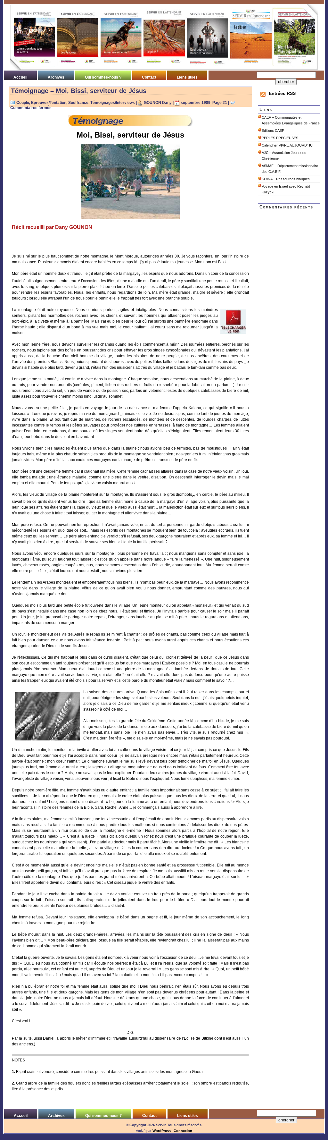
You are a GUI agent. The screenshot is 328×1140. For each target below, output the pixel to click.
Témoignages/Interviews (112, 102)
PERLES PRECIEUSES (280, 138)
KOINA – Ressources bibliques (286, 179)
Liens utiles (187, 77)
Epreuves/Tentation (48, 102)
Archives (56, 77)
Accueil (20, 77)
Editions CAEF (273, 130)
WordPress (161, 1131)
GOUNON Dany (158, 102)
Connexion (183, 1131)
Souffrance (78, 102)
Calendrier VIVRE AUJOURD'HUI (288, 145)
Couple (22, 102)
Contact (149, 77)
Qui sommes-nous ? (103, 77)
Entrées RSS (282, 93)
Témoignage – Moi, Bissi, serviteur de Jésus (78, 90)
